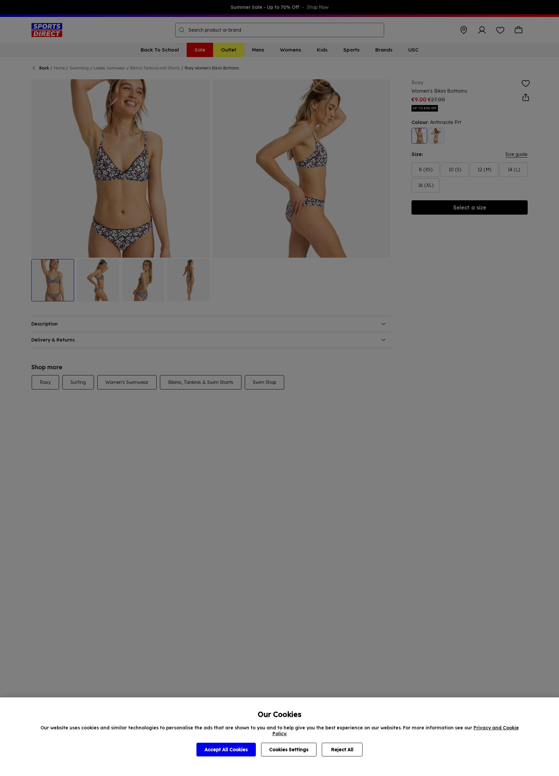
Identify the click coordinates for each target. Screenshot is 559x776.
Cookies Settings (288, 750)
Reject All (342, 750)
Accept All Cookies (226, 750)
